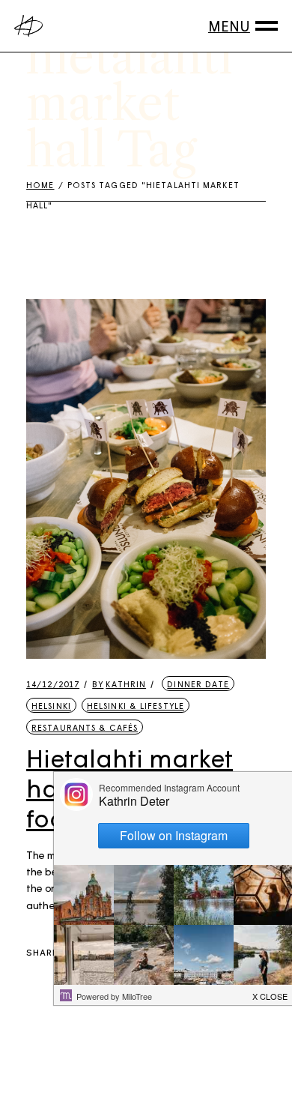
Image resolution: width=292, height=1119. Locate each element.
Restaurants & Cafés (84, 727)
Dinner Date (198, 684)
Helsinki (51, 706)
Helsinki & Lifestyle (135, 706)
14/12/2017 (52, 684)
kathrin (119, 684)
